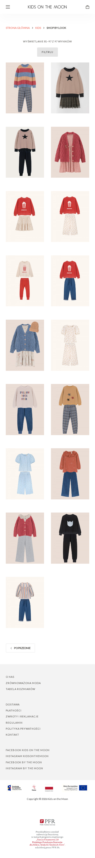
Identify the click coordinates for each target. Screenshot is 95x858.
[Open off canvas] (8, 7)
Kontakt (12, 734)
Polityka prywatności (23, 728)
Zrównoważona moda (23, 682)
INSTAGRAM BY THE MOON (24, 768)
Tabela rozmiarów (20, 688)
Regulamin (14, 722)
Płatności (13, 710)
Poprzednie (22, 648)
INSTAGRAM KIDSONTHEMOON (27, 756)
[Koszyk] (87, 7)
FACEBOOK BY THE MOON (24, 762)
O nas (10, 676)
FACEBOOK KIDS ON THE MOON (28, 750)
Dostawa (13, 704)
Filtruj (47, 52)
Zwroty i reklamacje (22, 716)
